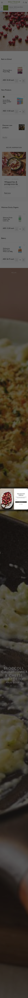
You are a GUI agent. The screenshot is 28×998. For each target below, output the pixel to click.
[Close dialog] (27, 489)
